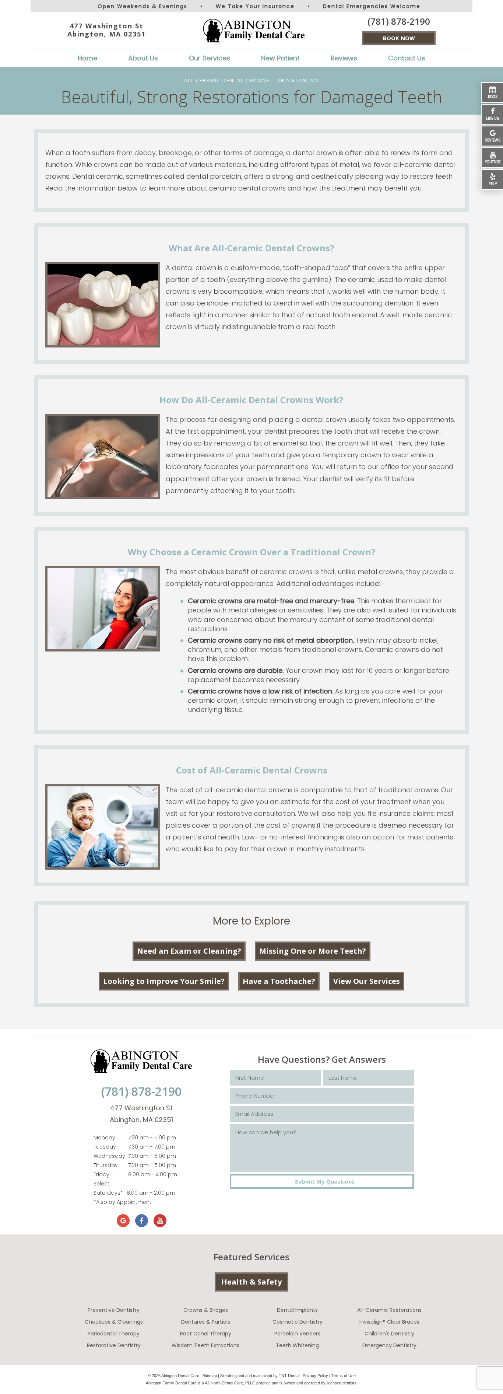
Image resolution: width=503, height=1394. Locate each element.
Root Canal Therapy (205, 1333)
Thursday (106, 1165)
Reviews (344, 58)
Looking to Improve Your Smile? (164, 981)
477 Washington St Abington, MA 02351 (106, 30)
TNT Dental (289, 1375)
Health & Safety (251, 1282)
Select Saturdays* (108, 1188)
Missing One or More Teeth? (312, 951)
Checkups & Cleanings (114, 1321)
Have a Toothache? (279, 981)
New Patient (280, 58)
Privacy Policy (315, 1375)
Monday (104, 1137)
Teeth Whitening (297, 1345)
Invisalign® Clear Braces (389, 1321)
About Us (143, 58)
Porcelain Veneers (297, 1333)
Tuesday (105, 1146)
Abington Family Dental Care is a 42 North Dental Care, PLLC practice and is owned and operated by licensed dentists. (252, 1383)
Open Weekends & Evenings (142, 6)
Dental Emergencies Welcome (372, 6)
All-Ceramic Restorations (389, 1310)
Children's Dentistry (389, 1333)
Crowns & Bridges (205, 1310)
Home (87, 58)
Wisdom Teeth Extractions (205, 1345)
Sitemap (210, 1375)
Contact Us (406, 58)
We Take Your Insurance (255, 6)
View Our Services (366, 981)
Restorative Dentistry (114, 1345)
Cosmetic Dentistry (297, 1321)
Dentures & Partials (205, 1321)
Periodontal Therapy (114, 1333)
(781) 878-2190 (398, 21)
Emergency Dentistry (389, 1345)
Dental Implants (297, 1310)
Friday (101, 1174)
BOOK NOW (399, 38)
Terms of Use (343, 1375)
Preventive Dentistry (114, 1310)
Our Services (209, 58)
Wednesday (109, 1156)
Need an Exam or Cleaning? (189, 951)
